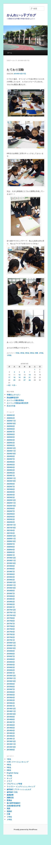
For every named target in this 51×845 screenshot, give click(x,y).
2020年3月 (11, 552)
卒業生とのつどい (13, 394)
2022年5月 (11, 516)
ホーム (9, 53)
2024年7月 (11, 459)
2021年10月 (11, 527)
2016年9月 (11, 651)
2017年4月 (11, 631)
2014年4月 (11, 730)
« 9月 (9, 385)
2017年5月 (11, 629)
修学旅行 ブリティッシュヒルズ (19, 789)
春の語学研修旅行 (13, 803)
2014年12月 (11, 708)
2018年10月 (11, 588)
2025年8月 (11, 429)
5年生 (27, 353)
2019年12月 (11, 557)
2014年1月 (11, 738)
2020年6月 (11, 546)
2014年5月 (11, 727)
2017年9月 (11, 618)
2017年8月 (11, 621)
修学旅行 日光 (12, 792)
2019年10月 (11, 563)
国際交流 (10, 797)
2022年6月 (11, 514)
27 (25, 380)
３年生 (9, 355)
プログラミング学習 (14, 783)
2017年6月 (11, 626)
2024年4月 (11, 467)
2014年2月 (11, 736)
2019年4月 (11, 577)
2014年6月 (11, 725)
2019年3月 (11, 579)
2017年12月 (11, 609)
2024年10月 (11, 453)
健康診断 (10, 794)
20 (25, 377)
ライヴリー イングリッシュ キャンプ (21, 786)
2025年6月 (11, 434)
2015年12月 (11, 675)
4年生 (22, 353)
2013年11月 (11, 744)
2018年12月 (11, 582)
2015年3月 (11, 700)
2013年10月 (11, 747)
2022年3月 (11, 519)
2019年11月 (11, 560)
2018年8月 (11, 590)
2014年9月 (11, 716)
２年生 (41, 353)
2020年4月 (11, 549)
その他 (9, 775)
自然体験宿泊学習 (13, 805)
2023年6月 (11, 489)
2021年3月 (11, 533)
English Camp (12, 773)
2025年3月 (11, 442)
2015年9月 (11, 684)
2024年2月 (11, 472)
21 (30, 377)
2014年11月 (11, 711)
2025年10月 (11, 423)
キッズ (9, 778)
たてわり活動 (15, 69)
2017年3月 (11, 634)
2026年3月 (11, 415)
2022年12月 (11, 500)
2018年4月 (11, 599)
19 (19, 377)
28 (30, 380)
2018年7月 (11, 593)
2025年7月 (11, 431)
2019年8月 (11, 568)
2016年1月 (11, 673)
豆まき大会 (11, 405)
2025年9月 (11, 426)
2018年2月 (11, 604)
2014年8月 (11, 719)
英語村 (9, 811)
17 (9, 377)
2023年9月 (11, 484)
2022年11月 (11, 503)
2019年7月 (11, 571)
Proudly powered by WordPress (25, 829)
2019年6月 (11, 574)
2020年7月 (11, 544)
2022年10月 (11, 505)
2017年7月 (11, 623)
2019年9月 (11, 566)
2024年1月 (11, 475)
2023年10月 (11, 481)
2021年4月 (11, 530)
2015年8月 (11, 686)
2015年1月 (11, 705)
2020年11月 (11, 538)
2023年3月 (11, 497)
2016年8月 (11, 653)
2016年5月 (11, 662)
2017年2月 (11, 637)
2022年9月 (11, 508)
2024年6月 (11, 462)
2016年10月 (11, 648)
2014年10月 (11, 714)
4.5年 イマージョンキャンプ (17, 762)
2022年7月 (11, 511)
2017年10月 (11, 615)
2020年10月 (11, 541)
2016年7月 (11, 656)
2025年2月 (11, 445)
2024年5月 (11, 464)
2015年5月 (11, 694)
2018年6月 (11, 596)
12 (19, 375)
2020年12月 (11, 536)
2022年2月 (11, 522)
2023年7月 (11, 486)
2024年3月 (11, 470)
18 (14, 377)
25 (14, 380)
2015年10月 (11, 681)
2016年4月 (11, 664)
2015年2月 (11, 703)
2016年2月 (11, 670)
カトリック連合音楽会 (15, 400)
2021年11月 (11, 525)
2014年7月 (11, 722)
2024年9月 (11, 456)
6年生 (32, 353)
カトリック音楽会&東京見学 (17, 403)
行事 (36, 353)
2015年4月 (11, 697)
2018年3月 (11, 601)
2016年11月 (11, 645)
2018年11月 (11, 585)
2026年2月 (11, 418)
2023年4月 (11, 494)
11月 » (14, 385)
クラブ (9, 781)
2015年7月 (11, 689)
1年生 (17, 353)
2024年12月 (11, 448)
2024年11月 (11, 451)
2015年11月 (11, 678)
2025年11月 (11, 420)
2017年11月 (11, 612)
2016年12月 (11, 642)
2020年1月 (11, 555)
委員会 (9, 800)
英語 (8, 808)
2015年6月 (11, 692)
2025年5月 (11, 437)
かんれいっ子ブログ (21, 15)
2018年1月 (11, 607)
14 (30, 375)
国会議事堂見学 (13, 397)
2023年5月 (11, 492)
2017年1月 (11, 640)
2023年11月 (11, 478)
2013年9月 (11, 749)
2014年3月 (11, 733)
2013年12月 (11, 741)
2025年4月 (11, 440)
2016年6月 (11, 659)
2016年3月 (11, 667)
